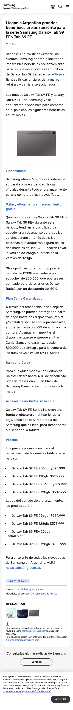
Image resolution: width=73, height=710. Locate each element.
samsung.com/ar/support (34, 631)
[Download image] (11, 613)
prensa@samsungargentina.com (23, 640)
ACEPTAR (60, 699)
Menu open (67, 6)
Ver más (37, 661)
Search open (60, 6)
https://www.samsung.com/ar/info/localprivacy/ (27, 691)
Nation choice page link (53, 6)
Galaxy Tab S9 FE (18, 580)
